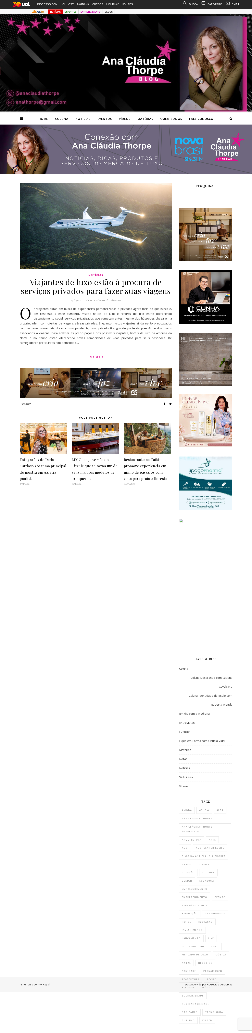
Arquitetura (192, 839)
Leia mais (96, 357)
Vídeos (124, 119)
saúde (205, 987)
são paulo (190, 1012)
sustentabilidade (195, 1003)
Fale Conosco (201, 119)
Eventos (104, 119)
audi (185, 847)
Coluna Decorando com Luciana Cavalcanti (211, 682)
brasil (187, 864)
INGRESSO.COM (47, 4)
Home (43, 119)
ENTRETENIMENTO (91, 12)
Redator (26, 404)
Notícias (82, 119)
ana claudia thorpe (197, 818)
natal (186, 962)
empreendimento (195, 888)
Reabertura (191, 979)
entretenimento (194, 897)
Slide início (186, 777)
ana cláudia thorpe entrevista (197, 829)
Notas (183, 759)
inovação (205, 921)
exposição (190, 913)
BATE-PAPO (215, 4)
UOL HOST (67, 4)
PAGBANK (83, 4)
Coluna (61, 119)
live (211, 938)
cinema (204, 864)
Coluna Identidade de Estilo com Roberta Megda (210, 700)
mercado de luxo (195, 954)
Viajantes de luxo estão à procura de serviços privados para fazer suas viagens (96, 286)
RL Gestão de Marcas (219, 984)
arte (212, 839)
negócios (205, 962)
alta (220, 810)
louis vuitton (193, 946)
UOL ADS (127, 4)
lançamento (191, 938)
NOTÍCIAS (55, 12)
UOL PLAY (112, 4)
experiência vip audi (197, 905)
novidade (189, 970)
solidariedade (193, 995)
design (187, 880)
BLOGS (109, 12)
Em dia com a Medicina (194, 713)
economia (206, 880)
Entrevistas (187, 723)
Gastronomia (215, 913)
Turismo (188, 1020)
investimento (192, 929)
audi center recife (210, 847)
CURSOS (97, 4)
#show (204, 810)
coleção (188, 872)
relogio (188, 987)
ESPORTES (70, 12)
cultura (208, 872)
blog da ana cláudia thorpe (204, 856)
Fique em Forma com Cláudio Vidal (202, 741)
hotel (186, 921)
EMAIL (236, 4)
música (221, 954)
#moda (187, 810)
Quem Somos (171, 119)
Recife (211, 979)
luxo (215, 946)
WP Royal (44, 984)
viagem (207, 1020)
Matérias (145, 119)
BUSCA (193, 4)
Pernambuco (212, 970)
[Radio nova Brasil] (126, 173)
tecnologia (214, 1012)
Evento (220, 897)
